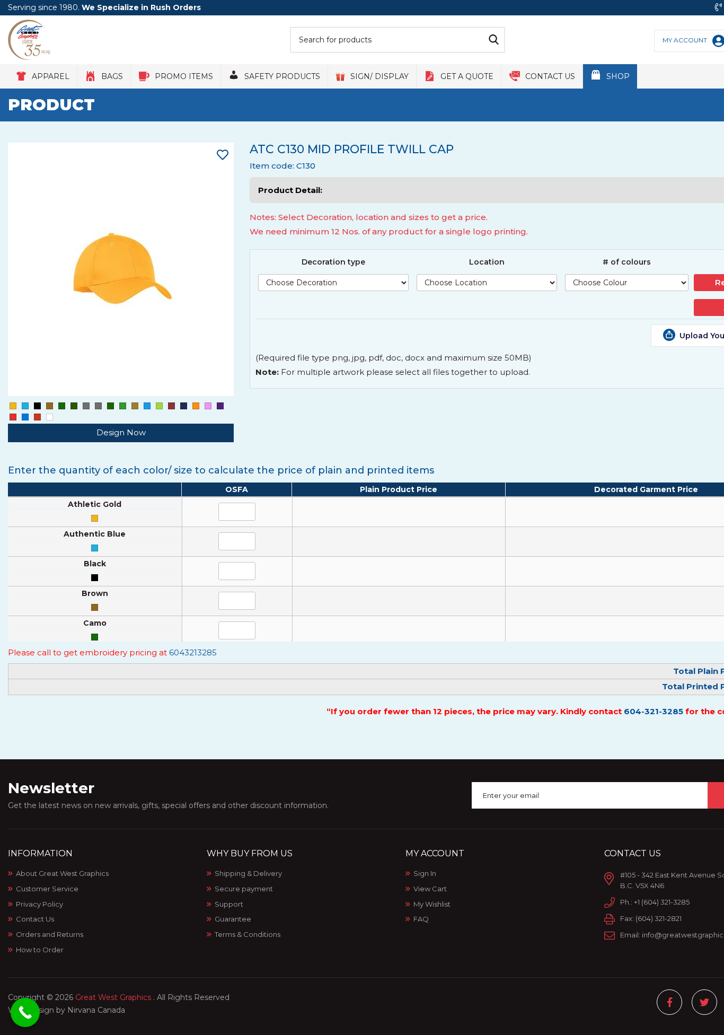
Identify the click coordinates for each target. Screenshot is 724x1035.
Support (229, 904)
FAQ (421, 919)
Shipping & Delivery (248, 873)
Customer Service (47, 888)
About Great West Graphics (62, 873)
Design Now (121, 432)
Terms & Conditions (247, 934)
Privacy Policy (39, 904)
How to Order (40, 949)
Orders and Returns (49, 934)
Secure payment (244, 888)
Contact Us (35, 919)
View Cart (430, 888)
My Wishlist (432, 904)
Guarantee (233, 919)
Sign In (424, 873)
